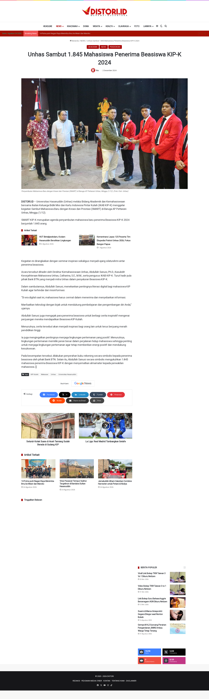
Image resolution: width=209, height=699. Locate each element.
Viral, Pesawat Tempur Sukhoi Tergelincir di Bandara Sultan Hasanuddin (69, 33)
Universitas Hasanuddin (67, 374)
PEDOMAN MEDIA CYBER (91, 681)
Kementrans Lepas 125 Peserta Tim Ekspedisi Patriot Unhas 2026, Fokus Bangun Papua (114, 240)
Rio (97, 71)
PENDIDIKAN (115, 47)
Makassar (44, 374)
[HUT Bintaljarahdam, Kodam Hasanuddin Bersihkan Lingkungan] (29, 240)
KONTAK (106, 681)
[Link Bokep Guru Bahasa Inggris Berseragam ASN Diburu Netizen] (178, 602)
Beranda (75, 41)
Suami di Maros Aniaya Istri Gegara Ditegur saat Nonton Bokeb (150, 614)
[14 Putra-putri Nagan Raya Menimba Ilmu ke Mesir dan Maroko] (38, 468)
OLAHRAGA (123, 26)
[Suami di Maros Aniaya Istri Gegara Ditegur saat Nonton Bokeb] (178, 615)
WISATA (96, 26)
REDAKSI (76, 681)
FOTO (136, 26)
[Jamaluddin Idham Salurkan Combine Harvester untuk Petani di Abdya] (115, 468)
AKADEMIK (92, 47)
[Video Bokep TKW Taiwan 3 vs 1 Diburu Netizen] (178, 590)
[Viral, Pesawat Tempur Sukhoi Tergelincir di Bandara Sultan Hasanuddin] (77, 468)
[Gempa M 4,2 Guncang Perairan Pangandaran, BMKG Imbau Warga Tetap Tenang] (178, 628)
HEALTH (109, 26)
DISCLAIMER (131, 681)
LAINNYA (147, 26)
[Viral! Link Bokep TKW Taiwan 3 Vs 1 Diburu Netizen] (178, 577)
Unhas (53, 374)
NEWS (59, 26)
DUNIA (86, 26)
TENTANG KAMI (118, 681)
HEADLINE (47, 26)
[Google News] (82, 383)
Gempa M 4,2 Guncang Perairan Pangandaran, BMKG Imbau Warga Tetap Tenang (152, 628)
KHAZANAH (72, 26)
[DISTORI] (104, 11)
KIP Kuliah (34, 374)
